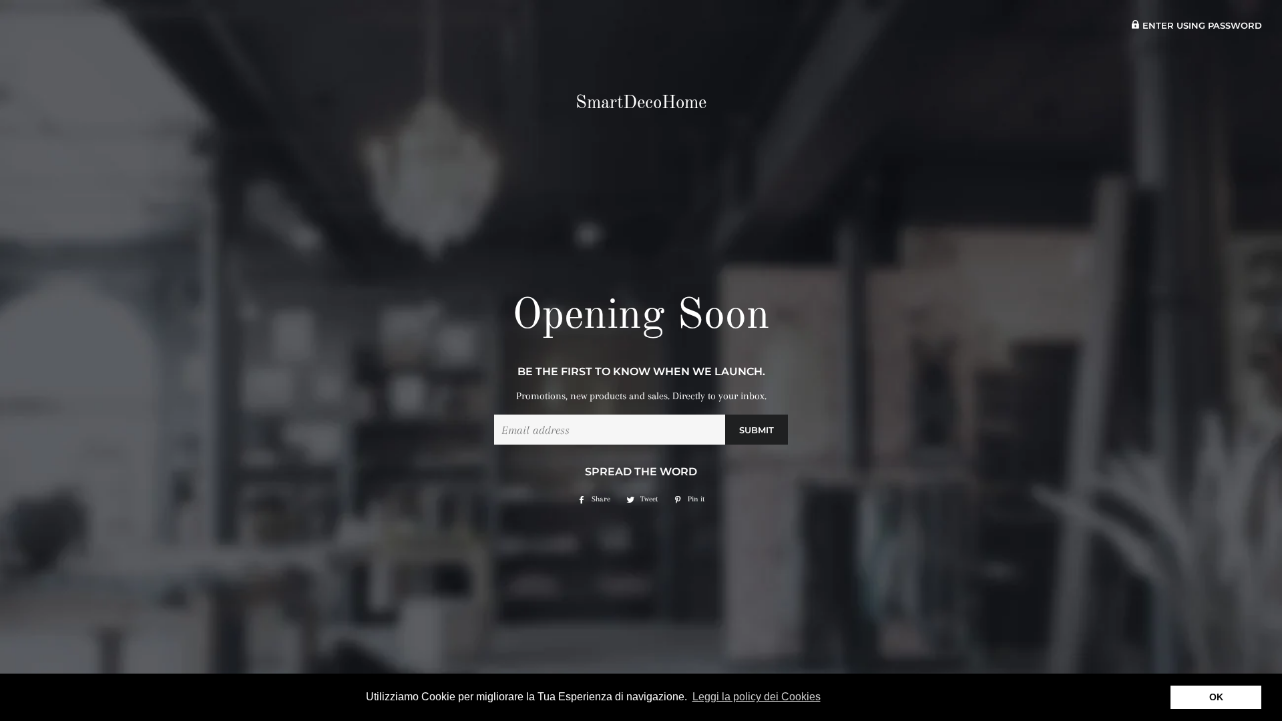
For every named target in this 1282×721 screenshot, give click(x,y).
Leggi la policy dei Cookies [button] (756, 696)
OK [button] (1216, 697)
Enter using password (1201, 26)
